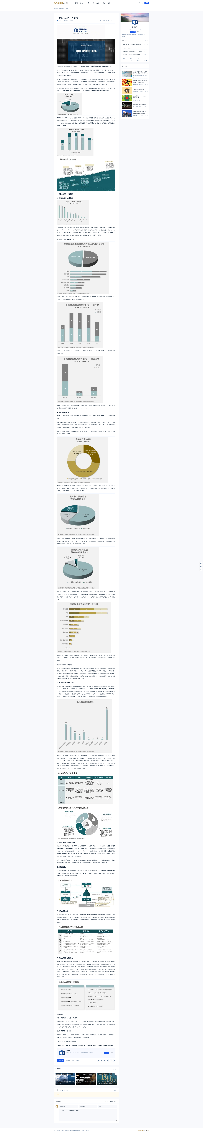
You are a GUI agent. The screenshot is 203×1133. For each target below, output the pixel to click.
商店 (97, 3)
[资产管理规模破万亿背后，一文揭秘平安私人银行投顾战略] (127, 113)
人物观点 (136, 106)
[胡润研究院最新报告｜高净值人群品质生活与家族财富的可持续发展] (127, 74)
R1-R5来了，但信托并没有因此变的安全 (131, 54)
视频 (103, 3)
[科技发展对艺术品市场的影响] (127, 105)
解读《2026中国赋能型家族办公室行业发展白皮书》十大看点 (132, 51)
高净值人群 (145, 75)
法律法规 (59, 1074)
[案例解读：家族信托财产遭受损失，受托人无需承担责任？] (127, 82)
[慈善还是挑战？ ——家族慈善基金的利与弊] (127, 98)
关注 (106, 1052)
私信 (112, 1052)
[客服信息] (201, 566)
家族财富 (136, 75)
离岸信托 (66, 8)
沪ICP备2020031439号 (84, 1130)
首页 (76, 3)
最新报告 (140, 75)
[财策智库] (134, 22)
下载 (92, 3)
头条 (81, 3)
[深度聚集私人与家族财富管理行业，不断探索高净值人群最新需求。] (62, 1053)
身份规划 (91, 1074)
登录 (147, 3)
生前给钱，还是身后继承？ (128, 48)
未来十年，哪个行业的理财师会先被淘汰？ (132, 44)
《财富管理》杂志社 (68, 1130)
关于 (109, 3)
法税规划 (64, 1074)
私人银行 (136, 115)
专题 (87, 3)
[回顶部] (201, 569)
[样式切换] (201, 563)
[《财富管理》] (64, 3)
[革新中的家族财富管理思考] (127, 90)
